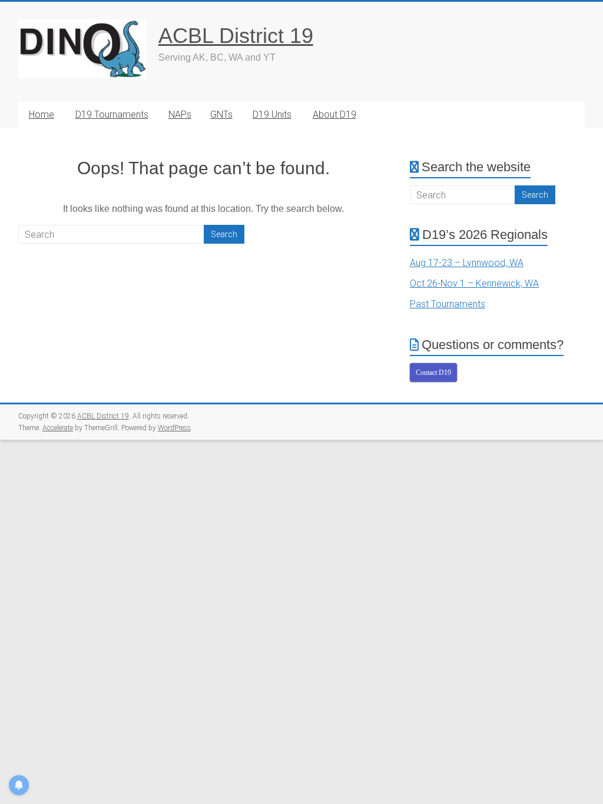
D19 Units (272, 114)
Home (41, 114)
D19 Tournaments (111, 114)
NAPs (179, 114)
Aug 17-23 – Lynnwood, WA (467, 262)
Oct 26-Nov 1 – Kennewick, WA (474, 283)
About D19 (334, 114)
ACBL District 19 (235, 36)
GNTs (221, 114)
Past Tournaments (447, 304)
